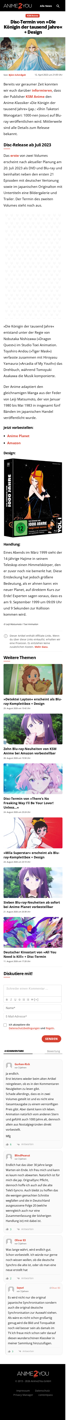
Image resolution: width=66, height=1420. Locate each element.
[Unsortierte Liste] (28, 1000)
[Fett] (7, 1000)
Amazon (14, 443)
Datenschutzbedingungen (24, 1028)
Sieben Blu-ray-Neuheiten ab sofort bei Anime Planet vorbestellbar (32, 904)
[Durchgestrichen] (19, 1000)
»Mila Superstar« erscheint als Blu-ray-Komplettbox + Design (31, 855)
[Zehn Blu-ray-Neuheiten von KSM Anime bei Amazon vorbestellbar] (33, 729)
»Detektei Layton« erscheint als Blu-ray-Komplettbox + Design (33, 701)
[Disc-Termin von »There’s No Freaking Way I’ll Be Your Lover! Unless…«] (33, 778)
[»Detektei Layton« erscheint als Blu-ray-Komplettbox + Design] (33, 679)
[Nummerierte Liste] (23, 1000)
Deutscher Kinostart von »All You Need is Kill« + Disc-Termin (30, 954)
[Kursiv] (11, 1000)
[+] (36, 999)
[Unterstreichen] (15, 1000)
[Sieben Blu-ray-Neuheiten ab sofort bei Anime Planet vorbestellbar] (33, 882)
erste (14, 155)
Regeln (50, 1028)
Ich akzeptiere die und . (32, 1026)
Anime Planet (18, 436)
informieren (42, 90)
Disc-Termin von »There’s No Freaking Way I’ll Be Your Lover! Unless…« (29, 802)
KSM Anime (32, 15)
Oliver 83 (55, 1287)
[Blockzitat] (32, 1000)
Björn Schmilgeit (17, 74)
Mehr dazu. (41, 646)
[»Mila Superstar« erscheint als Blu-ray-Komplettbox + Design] (33, 832)
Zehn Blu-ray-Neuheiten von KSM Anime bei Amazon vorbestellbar (30, 751)
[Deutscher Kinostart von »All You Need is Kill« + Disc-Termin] (33, 932)
